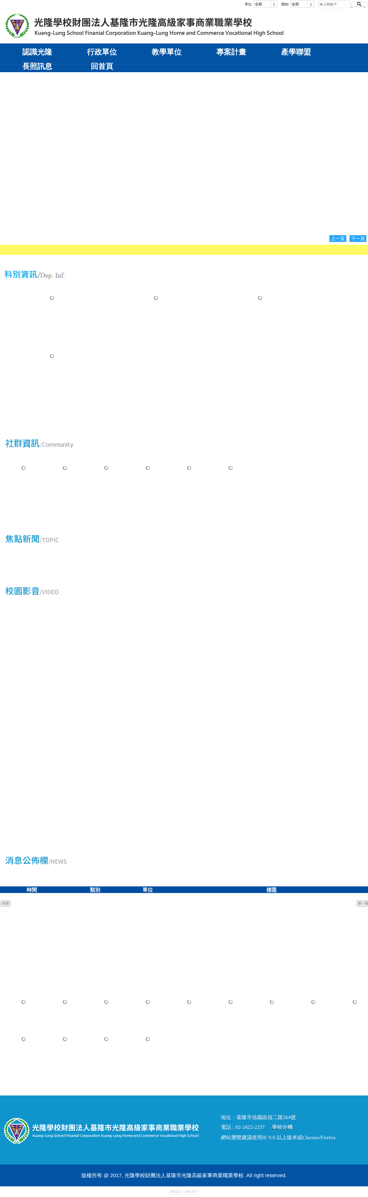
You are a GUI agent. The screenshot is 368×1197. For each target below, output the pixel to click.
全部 (5, 903)
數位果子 (192, 1191)
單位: (248, 4)
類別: (285, 4)
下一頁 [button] (358, 238)
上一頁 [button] (338, 238)
